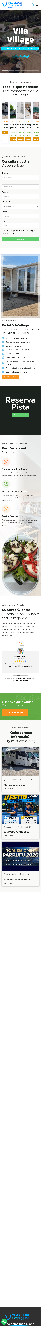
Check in (5, 173)
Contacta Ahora (15, 712)
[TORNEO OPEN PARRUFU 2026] (20, 856)
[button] (4, 1322)
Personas (5, 192)
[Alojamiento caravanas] (20, 761)
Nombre (5, 212)
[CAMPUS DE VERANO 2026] (20, 809)
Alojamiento (6, 201)
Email (4, 221)
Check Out (6, 182)
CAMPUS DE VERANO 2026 (16, 832)
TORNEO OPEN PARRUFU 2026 (18, 879)
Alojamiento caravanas (14, 784)
